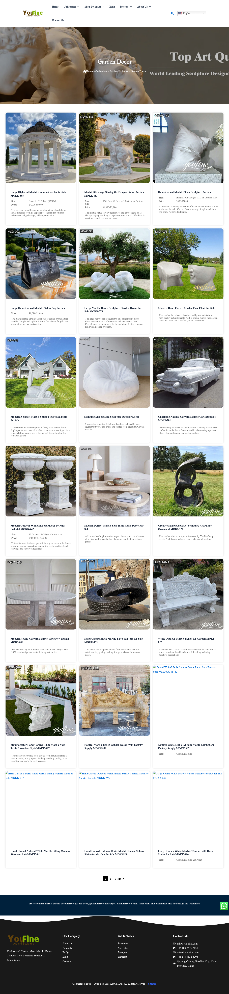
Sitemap (152, 983)
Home (89, 71)
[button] (77, 6)
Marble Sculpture (119, 71)
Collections (101, 71)
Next (118, 878)
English (186, 13)
